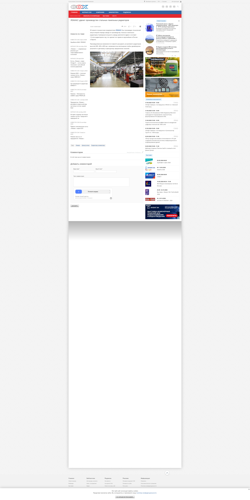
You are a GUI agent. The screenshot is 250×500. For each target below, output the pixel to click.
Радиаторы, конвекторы (98, 145)
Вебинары (71, 483)
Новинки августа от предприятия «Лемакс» (77, 137)
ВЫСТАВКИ (106, 16)
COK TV (114, 16)
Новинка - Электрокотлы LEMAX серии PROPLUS (78, 95)
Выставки (149, 155)
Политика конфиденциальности (148, 486)
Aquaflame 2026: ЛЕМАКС (78, 42)
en (159, 1)
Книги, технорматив (91, 483)
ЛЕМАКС (119, 30)
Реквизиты (143, 481)
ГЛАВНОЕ (74, 12)
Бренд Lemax (85, 145)
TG (163, 6)
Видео (88, 486)
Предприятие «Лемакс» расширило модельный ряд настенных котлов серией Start (79, 105)
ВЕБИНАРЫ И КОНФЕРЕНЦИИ (91, 16)
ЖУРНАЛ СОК (87, 12)
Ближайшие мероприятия (153, 99)
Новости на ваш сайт (110, 486)
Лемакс (78, 145)
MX (174, 6)
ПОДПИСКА (127, 12)
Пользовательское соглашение (148, 483)
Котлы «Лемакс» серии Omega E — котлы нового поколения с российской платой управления (78, 64)
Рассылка (125, 486)
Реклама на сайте (127, 483)
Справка (164, 1)
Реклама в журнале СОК (129, 481)
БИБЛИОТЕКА (113, 12)
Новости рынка (161, 21)
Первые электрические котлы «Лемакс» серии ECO (79, 127)
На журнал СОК (108, 483)
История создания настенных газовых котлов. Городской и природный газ (79, 116)
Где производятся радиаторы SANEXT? (79, 84)
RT (170, 6)
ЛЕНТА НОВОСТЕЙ (75, 16)
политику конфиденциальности (146, 493)
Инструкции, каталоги (92, 481)
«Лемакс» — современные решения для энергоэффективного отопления (78, 51)
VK (167, 6)
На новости (107, 481)
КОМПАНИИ (100, 12)
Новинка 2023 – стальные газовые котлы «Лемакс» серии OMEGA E (78, 75)
